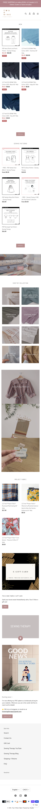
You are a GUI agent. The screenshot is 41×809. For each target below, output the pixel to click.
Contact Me (7, 716)
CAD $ (25, 790)
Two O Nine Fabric (17, 808)
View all (20, 134)
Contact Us (7, 738)
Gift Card (7, 743)
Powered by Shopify (28, 808)
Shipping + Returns (10, 759)
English (15, 790)
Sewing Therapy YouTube (12, 748)
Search (6, 733)
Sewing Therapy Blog (11, 753)
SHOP (20, 268)
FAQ (5, 764)
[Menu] (38, 14)
